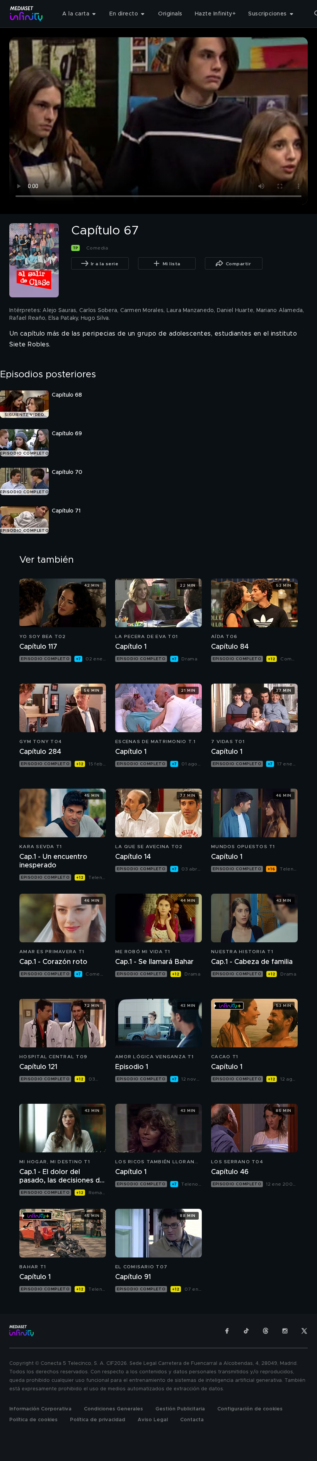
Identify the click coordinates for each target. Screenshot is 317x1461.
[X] (304, 1330)
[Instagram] (284, 1330)
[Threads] (265, 1330)
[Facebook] (226, 1330)
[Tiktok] (246, 1330)
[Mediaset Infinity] (26, 14)
